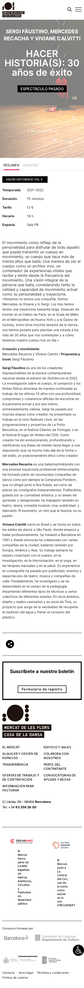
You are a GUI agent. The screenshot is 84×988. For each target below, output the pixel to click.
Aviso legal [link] (26, 972)
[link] (78, 950)
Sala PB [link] (32, 225)
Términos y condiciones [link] (53, 972)
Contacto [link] (8, 972)
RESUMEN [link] (11, 165)
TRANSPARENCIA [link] (15, 764)
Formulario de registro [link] (42, 689)
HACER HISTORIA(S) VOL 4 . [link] (25, 179)
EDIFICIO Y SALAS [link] (57, 747)
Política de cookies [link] (15, 977)
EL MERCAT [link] (11, 747)
